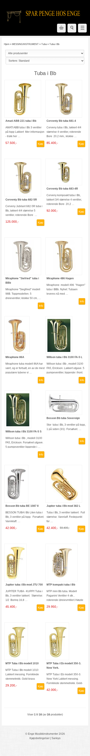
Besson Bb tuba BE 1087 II (21, 505)
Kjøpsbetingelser (39, 738)
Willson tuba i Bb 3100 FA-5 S (23, 431)
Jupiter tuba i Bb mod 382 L (63, 505)
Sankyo (56, 738)
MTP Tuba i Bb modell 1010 (22, 663)
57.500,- (11, 143)
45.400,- (11, 606)
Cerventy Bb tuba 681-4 (61, 120)
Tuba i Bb (54, 44)
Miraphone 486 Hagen (60, 278)
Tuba (44, 44)
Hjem (6, 44)
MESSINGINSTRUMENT (25, 44)
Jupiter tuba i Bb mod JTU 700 (24, 584)
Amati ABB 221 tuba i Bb (20, 120)
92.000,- (52, 210)
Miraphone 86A (14, 357)
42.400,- (52, 528)
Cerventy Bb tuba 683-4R (62, 188)
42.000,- (11, 528)
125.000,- (12, 221)
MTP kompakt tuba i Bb (61, 584)
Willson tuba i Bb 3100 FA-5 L (64, 357)
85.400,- (52, 143)
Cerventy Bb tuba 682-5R (21, 199)
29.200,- (11, 685)
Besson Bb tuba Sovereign (63, 418)
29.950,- (52, 606)
